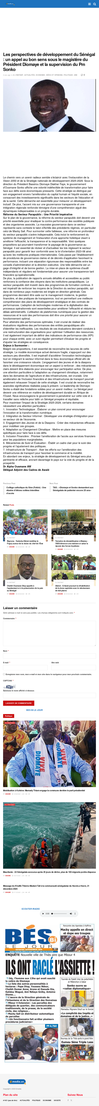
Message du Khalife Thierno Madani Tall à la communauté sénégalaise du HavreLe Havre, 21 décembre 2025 (46, 887)
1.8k (28, 892)
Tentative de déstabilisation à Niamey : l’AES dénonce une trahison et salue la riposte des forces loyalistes (71, 543)
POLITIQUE (68, 75)
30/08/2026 (20, 547)
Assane (12, 547)
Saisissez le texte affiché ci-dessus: (19, 690)
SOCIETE (57, 1100)
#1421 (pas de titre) (10, 1100)
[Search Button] (94, 4)
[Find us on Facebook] (68, 1100)
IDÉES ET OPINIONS (54, 75)
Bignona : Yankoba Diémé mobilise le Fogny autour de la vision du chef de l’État (25, 542)
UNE (75, 75)
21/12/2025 (16, 892)
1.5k (28, 594)
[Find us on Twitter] (71, 1100)
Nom (6, 651)
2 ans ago (6, 75)
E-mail (6, 662)
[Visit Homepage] (9, 3)
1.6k (28, 876)
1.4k (28, 547)
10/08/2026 (16, 794)
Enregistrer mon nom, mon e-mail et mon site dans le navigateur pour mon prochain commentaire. (49, 674)
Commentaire (9, 618)
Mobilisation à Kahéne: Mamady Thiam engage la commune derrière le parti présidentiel (44, 790)
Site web (55, 662)
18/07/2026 (16, 876)
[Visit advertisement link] (49, 992)
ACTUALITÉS (29, 75)
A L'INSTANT (18, 75)
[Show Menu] (89, 4)
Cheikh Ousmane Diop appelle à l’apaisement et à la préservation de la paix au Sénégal (25, 588)
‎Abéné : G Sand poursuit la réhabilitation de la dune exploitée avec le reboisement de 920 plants (72, 588)
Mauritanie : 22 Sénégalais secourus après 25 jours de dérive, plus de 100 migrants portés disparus (49, 871)
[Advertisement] (49, 30)
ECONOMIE (40, 75)
